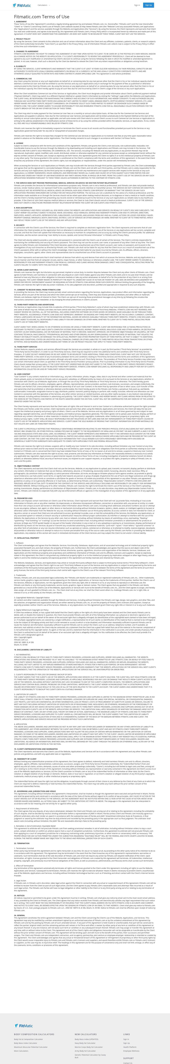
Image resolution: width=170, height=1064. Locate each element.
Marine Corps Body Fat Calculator (89, 1047)
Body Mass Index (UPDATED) (86, 1039)
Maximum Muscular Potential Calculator (31, 1047)
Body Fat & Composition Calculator (28, 1039)
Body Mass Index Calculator (25, 1043)
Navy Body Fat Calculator (85, 1043)
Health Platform (129, 1047)
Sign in (137, 5)
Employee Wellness (131, 1051)
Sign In (126, 1039)
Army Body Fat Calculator (85, 1051)
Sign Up (148, 5)
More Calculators (21, 1051)
